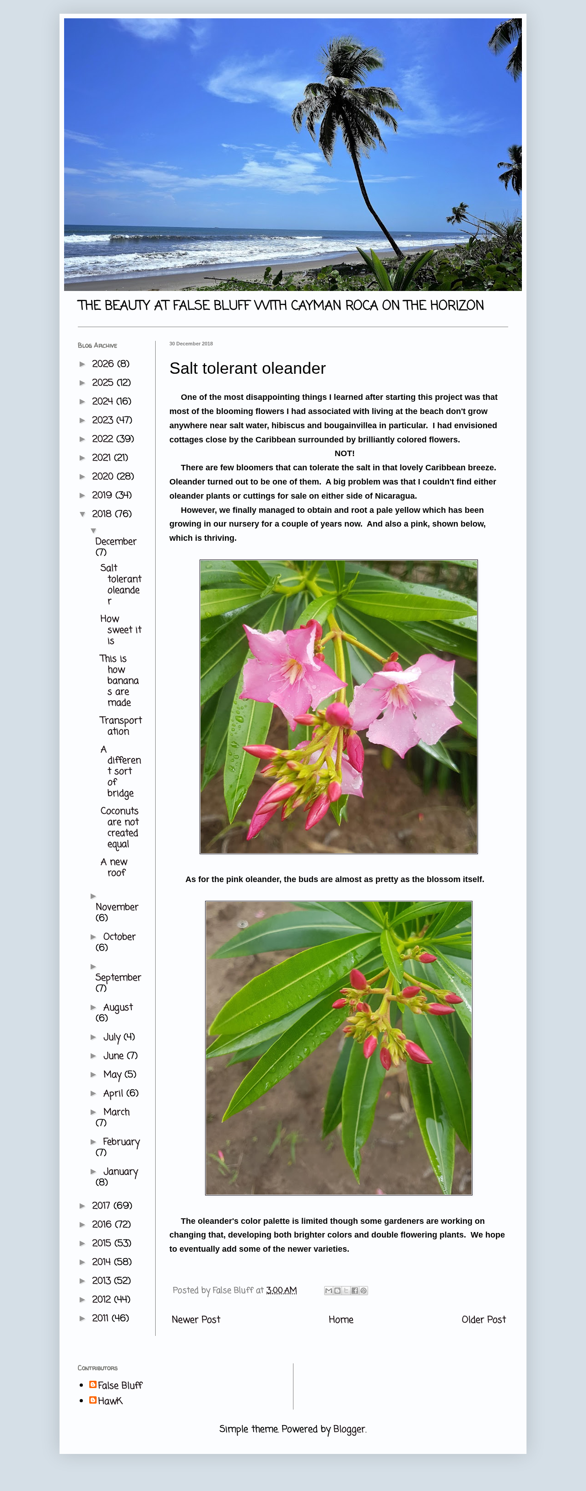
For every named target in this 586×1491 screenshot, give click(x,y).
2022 (104, 439)
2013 (103, 1281)
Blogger (349, 1429)
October (119, 937)
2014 (103, 1262)
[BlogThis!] (337, 1290)
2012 (103, 1300)
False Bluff (120, 1386)
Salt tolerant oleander (121, 584)
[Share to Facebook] (354, 1290)
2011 (102, 1319)
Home (341, 1320)
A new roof (114, 867)
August (118, 1008)
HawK (110, 1401)
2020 (104, 477)
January (120, 1172)
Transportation (121, 726)
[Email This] (328, 1290)
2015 (103, 1244)
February (121, 1142)
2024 (104, 402)
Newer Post (196, 1320)
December (116, 542)
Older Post (484, 1320)
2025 (104, 383)
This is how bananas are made (120, 681)
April (114, 1094)
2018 (103, 514)
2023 (104, 421)
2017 (103, 1206)
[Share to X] (346, 1290)
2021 (103, 458)
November (117, 907)
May (114, 1075)
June (115, 1056)
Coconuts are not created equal (120, 827)
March (116, 1112)
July (113, 1037)
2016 (103, 1225)
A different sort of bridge (121, 772)
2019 (103, 496)
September (118, 978)
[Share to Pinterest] (363, 1290)
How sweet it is (121, 630)
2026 (104, 364)
